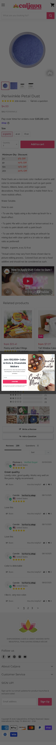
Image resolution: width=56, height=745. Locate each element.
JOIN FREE (15, 381)
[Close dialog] (53, 356)
